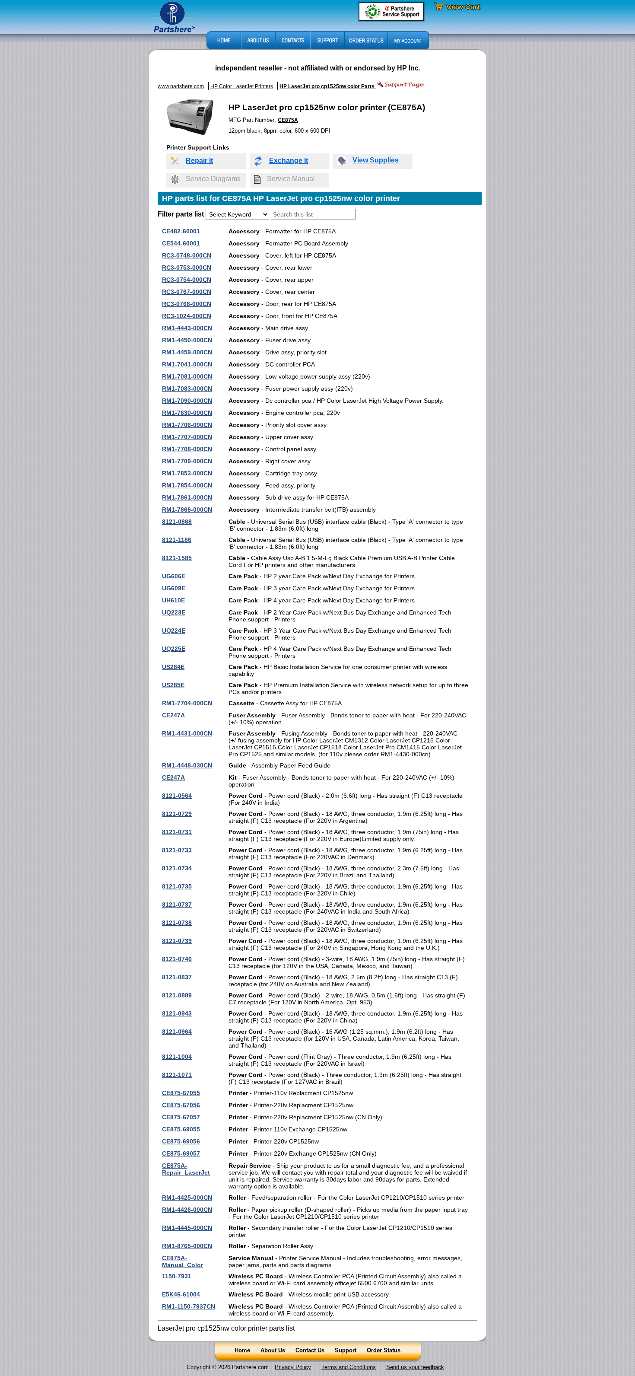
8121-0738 (177, 922)
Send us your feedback (415, 1367)
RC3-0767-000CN (186, 291)
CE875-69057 (181, 1153)
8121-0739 (177, 940)
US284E (173, 666)
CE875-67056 (181, 1105)
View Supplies (375, 160)
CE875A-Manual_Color (182, 1261)
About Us (272, 1350)
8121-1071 (177, 1074)
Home (242, 1350)
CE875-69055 (181, 1129)
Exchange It (288, 160)
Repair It (199, 160)
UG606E (173, 576)
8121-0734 (177, 868)
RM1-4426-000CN (187, 1209)
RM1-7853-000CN (187, 473)
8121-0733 (177, 850)
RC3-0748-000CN (186, 255)
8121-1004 (177, 1056)
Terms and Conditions (348, 1367)
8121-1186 (176, 539)
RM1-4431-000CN (187, 733)
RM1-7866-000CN (187, 509)
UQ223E (173, 612)
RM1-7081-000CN (187, 376)
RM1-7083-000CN (187, 388)
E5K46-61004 (181, 1294)
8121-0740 (177, 959)
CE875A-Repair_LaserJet (186, 1169)
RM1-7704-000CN (187, 703)
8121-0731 (177, 831)
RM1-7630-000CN (187, 412)
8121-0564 (177, 795)
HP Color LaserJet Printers (241, 86)
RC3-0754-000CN (186, 279)
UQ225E (173, 648)
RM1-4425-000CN (187, 1197)
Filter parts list (181, 214)
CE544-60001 (181, 243)
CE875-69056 (181, 1141)
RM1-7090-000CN (187, 400)
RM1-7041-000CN (187, 364)
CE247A (173, 715)
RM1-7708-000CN (187, 449)
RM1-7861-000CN (187, 497)
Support (345, 1350)
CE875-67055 (181, 1092)
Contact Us (309, 1350)
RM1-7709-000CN (187, 461)
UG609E (173, 588)
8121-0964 (177, 1031)
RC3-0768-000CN (186, 303)
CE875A (288, 120)
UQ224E (173, 630)
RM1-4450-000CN (187, 340)
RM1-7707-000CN (187, 436)
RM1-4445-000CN (187, 1227)
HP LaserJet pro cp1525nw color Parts (327, 86)
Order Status (383, 1350)
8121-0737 (177, 904)
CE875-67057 (181, 1117)
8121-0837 (177, 977)
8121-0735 (177, 886)
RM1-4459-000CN (187, 352)
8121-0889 (177, 995)
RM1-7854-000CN (187, 485)
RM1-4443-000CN (187, 328)
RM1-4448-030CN (187, 765)
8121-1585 (177, 557)
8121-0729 (177, 813)
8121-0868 (177, 521)
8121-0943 (177, 1013)
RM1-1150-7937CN (188, 1306)
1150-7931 (176, 1276)
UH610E (173, 600)
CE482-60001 (181, 231)
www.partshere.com (181, 86)
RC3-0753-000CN (186, 267)
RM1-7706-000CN (187, 424)
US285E (173, 685)
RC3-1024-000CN (186, 315)
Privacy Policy (293, 1367)
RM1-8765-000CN (187, 1245)
